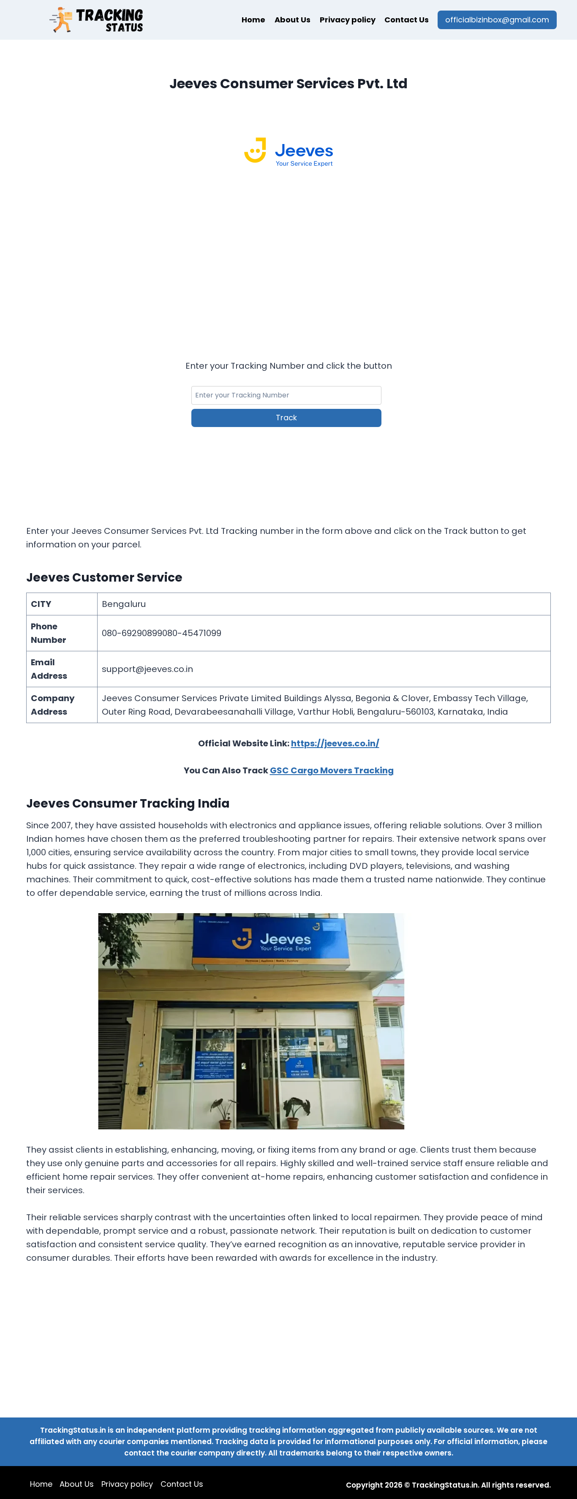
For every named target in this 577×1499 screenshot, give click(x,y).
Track (286, 417)
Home (253, 19)
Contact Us (406, 19)
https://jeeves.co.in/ (335, 743)
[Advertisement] (288, 261)
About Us (292, 19)
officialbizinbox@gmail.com (497, 19)
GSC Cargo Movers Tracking (332, 770)
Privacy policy (348, 19)
